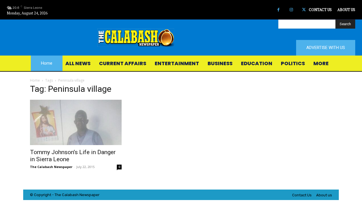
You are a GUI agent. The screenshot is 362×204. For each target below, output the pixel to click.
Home (35, 80)
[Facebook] (278, 10)
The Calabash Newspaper (51, 167)
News (84, 195)
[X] (304, 10)
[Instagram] (291, 10)
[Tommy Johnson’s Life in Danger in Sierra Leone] (76, 122)
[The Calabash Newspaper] (181, 38)
